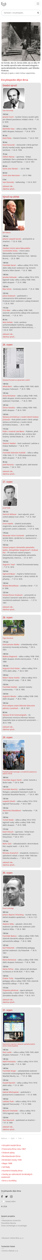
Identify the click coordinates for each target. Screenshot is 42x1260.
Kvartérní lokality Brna (12, 1170)
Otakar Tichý (8, 978)
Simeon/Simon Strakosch (13, 595)
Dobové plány (8, 1152)
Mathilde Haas (8, 129)
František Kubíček (10, 687)
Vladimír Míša (8, 924)
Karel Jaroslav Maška (11, 644)
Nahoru (4, 1138)
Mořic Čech (7, 843)
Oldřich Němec (9, 157)
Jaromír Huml (8, 117)
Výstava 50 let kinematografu (15, 715)
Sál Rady (6, 1167)
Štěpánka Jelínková (10, 990)
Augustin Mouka (9, 696)
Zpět (13, 1138)
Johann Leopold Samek (12, 239)
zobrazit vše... (8, 186)
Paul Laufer (7, 1052)
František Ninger (9, 1071)
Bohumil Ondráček (10, 1111)
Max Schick (7, 289)
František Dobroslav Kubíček (14, 452)
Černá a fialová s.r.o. (10, 1251)
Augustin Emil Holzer (11, 668)
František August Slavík (12, 780)
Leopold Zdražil (9, 801)
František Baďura (10, 936)
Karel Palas (7, 138)
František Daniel (9, 265)
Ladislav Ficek (8, 1101)
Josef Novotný (8, 464)
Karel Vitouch (8, 832)
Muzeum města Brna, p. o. (13, 1238)
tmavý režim (10, 1201)
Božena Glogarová (10, 656)
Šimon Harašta (9, 407)
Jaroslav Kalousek (10, 277)
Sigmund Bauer (9, 574)
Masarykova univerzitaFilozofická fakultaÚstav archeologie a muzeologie (14, 1223)
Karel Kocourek (9, 145)
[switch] (3, 1201)
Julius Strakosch (9, 296)
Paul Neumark (8, 1120)
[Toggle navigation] (38, 4)
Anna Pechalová (9, 396)
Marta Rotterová (9, 960)
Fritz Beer (6, 310)
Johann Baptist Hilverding (13, 914)
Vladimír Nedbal (9, 443)
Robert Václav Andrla (11, 677)
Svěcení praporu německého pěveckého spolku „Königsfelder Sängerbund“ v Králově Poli (20, 550)
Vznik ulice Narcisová (11, 175)
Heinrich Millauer (10, 514)
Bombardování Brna (11, 1156)
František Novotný (10, 789)
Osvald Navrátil (9, 1083)
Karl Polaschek (8, 948)
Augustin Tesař (9, 564)
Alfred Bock (7, 386)
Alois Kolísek (8, 322)
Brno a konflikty (9, 1180)
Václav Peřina (8, 969)
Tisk (19, 1138)
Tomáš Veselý (8, 820)
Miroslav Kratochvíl (10, 853)
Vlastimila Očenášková (12, 810)
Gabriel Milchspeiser (11, 1092)
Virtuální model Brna (11, 1145)
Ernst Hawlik (8, 523)
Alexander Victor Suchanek (13, 535)
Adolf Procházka (9, 1061)
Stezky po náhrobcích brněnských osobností (16, 1175)
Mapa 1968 (7, 1163)
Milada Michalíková (10, 585)
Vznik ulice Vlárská (10, 168)
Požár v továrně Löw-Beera (13, 431)
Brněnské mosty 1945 (12, 1160)
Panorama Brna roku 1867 (14, 1149)
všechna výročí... (9, 189)
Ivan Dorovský (8, 182)
